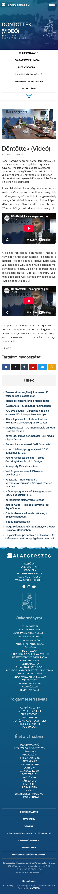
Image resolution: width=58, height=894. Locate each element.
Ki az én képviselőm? (30, 641)
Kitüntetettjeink (29, 661)
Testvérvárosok (30, 690)
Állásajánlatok (29, 771)
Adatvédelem (29, 848)
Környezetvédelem (30, 683)
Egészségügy (29, 774)
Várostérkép (29, 680)
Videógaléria (29, 755)
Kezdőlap (11, 36)
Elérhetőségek (29, 714)
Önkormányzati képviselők (28, 633)
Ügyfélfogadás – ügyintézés (30, 721)
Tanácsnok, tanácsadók (30, 644)
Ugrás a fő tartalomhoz (48, 1)
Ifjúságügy (29, 778)
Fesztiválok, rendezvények (29, 748)
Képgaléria (30, 570)
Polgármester (30, 626)
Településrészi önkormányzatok (30, 654)
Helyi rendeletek (30, 664)
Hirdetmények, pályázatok (29, 81)
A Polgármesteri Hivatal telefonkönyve (29, 833)
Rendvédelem (29, 787)
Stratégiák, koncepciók (29, 667)
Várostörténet (30, 567)
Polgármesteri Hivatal (27, 60)
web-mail (29, 826)
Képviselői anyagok (29, 840)
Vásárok (30, 791)
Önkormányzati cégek (30, 674)
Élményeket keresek (29, 577)
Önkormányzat (27, 53)
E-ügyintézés (29, 718)
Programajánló (29, 745)
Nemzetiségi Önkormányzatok (29, 657)
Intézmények (30, 761)
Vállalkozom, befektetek (29, 580)
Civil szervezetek (30, 764)
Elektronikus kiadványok (29, 794)
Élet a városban (27, 67)
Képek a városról (30, 758)
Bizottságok (29, 651)
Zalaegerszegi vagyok (30, 573)
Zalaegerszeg (16, 4)
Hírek (27, 36)
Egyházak (29, 768)
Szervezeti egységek (30, 711)
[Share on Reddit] (33, 367)
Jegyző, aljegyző (30, 708)
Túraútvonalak (30, 797)
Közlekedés (29, 784)
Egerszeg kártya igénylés (29, 74)
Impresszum (29, 819)
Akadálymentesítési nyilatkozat (29, 855)
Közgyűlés (30, 648)
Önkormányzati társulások (30, 677)
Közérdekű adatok (30, 724)
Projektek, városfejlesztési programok (29, 670)
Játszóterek (29, 781)
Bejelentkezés (29, 881)
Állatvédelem (30, 687)
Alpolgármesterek (30, 630)
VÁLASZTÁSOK (29, 89)
